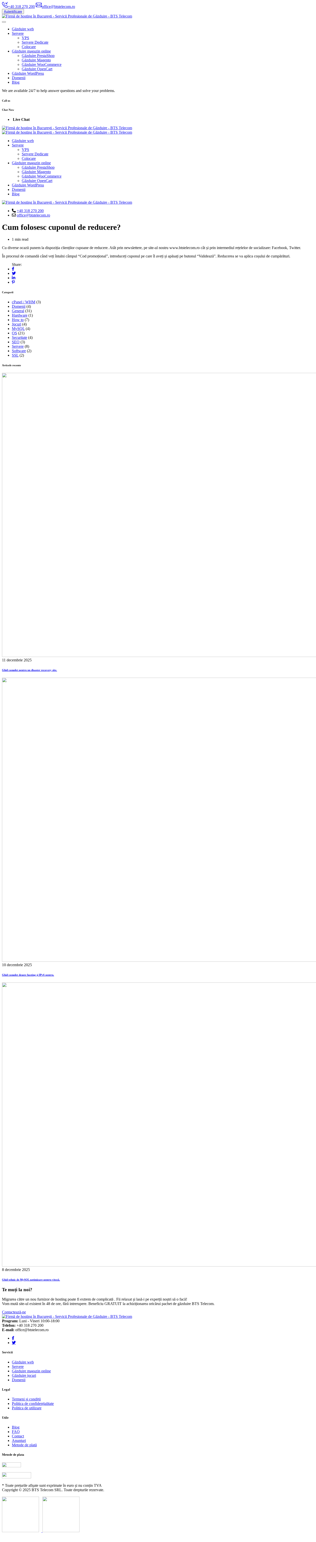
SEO (16, 342)
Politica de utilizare (26, 1408)
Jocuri (16, 324)
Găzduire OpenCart (37, 69)
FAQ (16, 1432)
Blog (16, 82)
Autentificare (13, 11)
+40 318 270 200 (30, 211)
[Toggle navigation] (4, 22)
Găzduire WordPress (28, 73)
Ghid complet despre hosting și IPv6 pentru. (28, 974)
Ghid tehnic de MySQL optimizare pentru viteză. (31, 1279)
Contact (18, 1436)
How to (18, 320)
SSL (15, 355)
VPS (25, 38)
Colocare (29, 47)
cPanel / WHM (23, 302)
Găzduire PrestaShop (38, 56)
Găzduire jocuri (24, 1375)
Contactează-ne (14, 1312)
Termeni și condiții (26, 1399)
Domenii (18, 78)
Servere (18, 33)
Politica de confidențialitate (33, 1403)
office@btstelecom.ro (33, 215)
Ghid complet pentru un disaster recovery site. (29, 670)
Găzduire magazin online (31, 51)
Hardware (19, 315)
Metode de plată (24, 1445)
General (18, 311)
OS (14, 333)
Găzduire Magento (36, 60)
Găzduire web (23, 29)
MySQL (18, 329)
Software (19, 351)
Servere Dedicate (35, 42)
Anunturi (19, 1440)
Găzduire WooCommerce (41, 64)
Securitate (19, 337)
